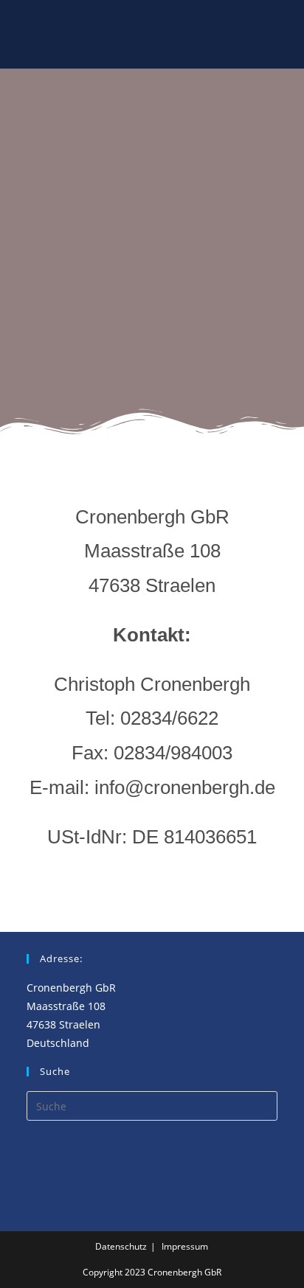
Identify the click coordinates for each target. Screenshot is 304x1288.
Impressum (185, 1246)
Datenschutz (121, 1246)
